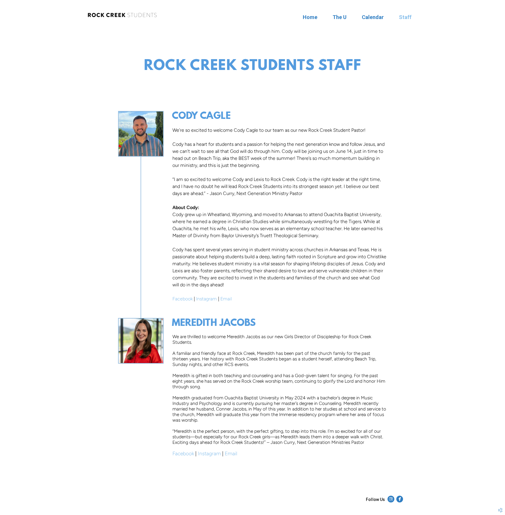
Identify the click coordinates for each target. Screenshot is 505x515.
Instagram (206, 299)
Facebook (182, 299)
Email (226, 299)
